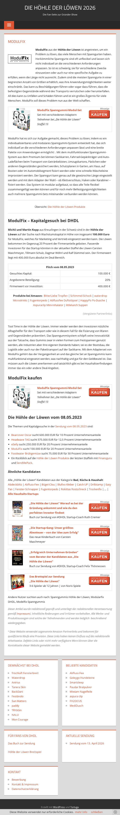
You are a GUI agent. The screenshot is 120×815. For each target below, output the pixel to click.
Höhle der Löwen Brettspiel (24, 752)
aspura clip (76, 696)
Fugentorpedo (38, 300)
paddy (15, 705)
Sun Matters (19, 701)
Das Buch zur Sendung (21, 743)
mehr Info (81, 812)
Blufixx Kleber (65, 484)
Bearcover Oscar (21, 435)
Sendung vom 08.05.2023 (71, 426)
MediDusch (76, 705)
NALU (15, 715)
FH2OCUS (76, 701)
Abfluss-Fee (32, 484)
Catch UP (82, 484)
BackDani (17, 691)
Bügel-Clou (48, 484)
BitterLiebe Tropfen (56, 295)
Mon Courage (20, 719)
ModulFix (16, 449)
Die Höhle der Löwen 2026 (60, 7)
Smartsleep (77, 682)
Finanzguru (105, 458)
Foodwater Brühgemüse (26, 453)
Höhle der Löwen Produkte (52, 458)
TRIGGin (17, 710)
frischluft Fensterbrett (25, 673)
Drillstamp (96, 484)
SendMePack (24, 463)
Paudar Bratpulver (81, 687)
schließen (97, 812)
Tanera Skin (19, 687)
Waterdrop (18, 678)
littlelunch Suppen (77, 305)
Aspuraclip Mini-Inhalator (48, 305)
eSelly (14, 444)
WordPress (59, 807)
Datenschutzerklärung (25, 789)
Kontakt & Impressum (25, 784)
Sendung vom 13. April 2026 (87, 743)
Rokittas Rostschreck (73, 489)
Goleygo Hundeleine (82, 678)
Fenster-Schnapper (26, 489)
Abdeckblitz (15, 484)
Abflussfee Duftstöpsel (64, 300)
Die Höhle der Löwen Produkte (66, 207)
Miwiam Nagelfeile (81, 691)
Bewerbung (19, 779)
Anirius (16, 682)
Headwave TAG (20, 439)
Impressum (23, 613)
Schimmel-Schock (81, 295)
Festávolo (17, 696)
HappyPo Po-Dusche (92, 300)
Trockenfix (95, 489)
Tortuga (74, 807)
